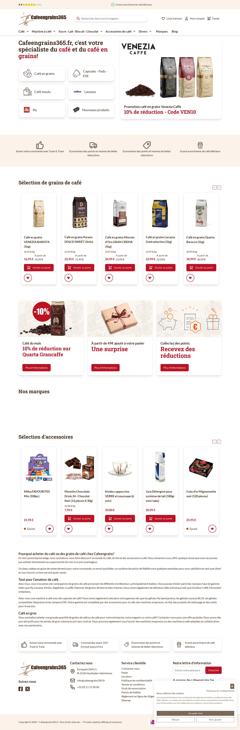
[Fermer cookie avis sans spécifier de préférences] (232, 686)
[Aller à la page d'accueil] (42, 18)
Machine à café (41, 31)
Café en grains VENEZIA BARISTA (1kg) (37, 241)
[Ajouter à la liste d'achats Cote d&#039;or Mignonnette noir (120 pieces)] (212, 529)
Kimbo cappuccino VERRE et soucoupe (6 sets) (119, 496)
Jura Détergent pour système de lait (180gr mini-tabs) (160, 496)
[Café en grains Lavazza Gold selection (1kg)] (161, 213)
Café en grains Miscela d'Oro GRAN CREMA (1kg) (119, 241)
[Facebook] (20, 688)
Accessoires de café (118, 31)
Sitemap (126, 700)
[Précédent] (214, 188)
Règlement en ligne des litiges (138, 696)
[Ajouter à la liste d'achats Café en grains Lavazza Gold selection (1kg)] (150, 278)
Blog (175, 31)
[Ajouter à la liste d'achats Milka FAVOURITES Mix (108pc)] (50, 529)
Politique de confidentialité (136, 680)
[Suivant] (219, 188)
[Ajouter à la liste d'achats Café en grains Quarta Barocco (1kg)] (190, 278)
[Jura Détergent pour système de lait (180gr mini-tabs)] (161, 467)
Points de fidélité (131, 692)
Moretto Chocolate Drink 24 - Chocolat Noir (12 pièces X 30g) (78, 496)
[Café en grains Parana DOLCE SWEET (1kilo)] (79, 213)
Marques (162, 31)
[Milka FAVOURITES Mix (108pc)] (39, 468)
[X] (27, 688)
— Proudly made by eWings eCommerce (101, 722)
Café (21, 31)
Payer (124, 672)
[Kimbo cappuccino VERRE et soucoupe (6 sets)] (120, 468)
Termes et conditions (133, 684)
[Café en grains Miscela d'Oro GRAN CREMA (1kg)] (120, 213)
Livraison (126, 676)
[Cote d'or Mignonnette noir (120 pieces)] (201, 468)
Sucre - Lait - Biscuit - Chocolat (78, 31)
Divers (143, 31)
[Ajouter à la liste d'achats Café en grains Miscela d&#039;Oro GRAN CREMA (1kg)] (109, 278)
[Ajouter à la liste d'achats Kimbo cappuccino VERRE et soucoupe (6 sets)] (109, 529)
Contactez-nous (130, 668)
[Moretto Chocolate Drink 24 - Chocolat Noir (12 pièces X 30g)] (79, 467)
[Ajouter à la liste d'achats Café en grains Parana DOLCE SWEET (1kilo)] (68, 278)
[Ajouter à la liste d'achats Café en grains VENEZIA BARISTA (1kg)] (28, 278)
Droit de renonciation (133, 688)
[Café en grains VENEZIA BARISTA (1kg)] (39, 213)
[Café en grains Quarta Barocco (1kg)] (201, 213)
